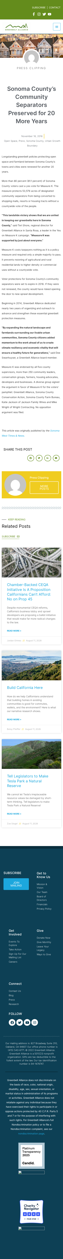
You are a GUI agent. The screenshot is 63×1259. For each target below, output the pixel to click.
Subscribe (39, 7)
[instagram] (39, 14)
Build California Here (25, 687)
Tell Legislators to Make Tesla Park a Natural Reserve (27, 781)
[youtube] (50, 14)
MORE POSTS (44, 488)
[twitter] (45, 14)
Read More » (14, 630)
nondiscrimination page (31, 1133)
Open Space (10, 140)
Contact (55, 7)
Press (22, 140)
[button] (30, 458)
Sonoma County (35, 140)
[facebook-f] (34, 14)
